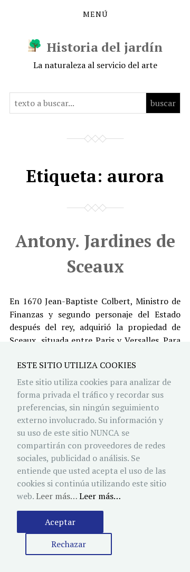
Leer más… (100, 496)
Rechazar (68, 544)
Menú (95, 14)
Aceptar (60, 522)
